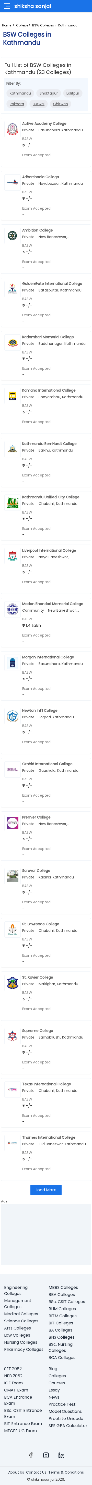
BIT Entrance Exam (23, 1424)
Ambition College (37, 230)
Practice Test (62, 1404)
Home (6, 25)
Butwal (38, 103)
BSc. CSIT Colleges (67, 1302)
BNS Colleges (62, 1337)
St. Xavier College (37, 977)
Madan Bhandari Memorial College (52, 603)
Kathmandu (20, 93)
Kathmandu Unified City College (50, 497)
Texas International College (46, 1084)
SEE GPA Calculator (68, 1426)
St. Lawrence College (40, 923)
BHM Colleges (62, 1309)
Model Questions (65, 1411)
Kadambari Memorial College (48, 336)
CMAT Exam (16, 1390)
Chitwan (60, 103)
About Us (16, 1472)
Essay (54, 1390)
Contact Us (36, 1472)
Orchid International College (47, 763)
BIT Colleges (61, 1323)
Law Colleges (17, 1335)
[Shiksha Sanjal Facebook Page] (31, 1455)
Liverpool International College (49, 550)
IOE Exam (13, 1383)
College (22, 25)
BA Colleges (60, 1330)
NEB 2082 (13, 1376)
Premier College (36, 817)
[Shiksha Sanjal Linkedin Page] (61, 1455)
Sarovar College (36, 870)
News (54, 1397)
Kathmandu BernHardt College (49, 443)
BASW (27, 138)
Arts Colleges (17, 1328)
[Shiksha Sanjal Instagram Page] (46, 1455)
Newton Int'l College (39, 710)
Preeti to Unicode (66, 1418)
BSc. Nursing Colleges (61, 1347)
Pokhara (17, 103)
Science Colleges (21, 1321)
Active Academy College (44, 123)
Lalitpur (72, 93)
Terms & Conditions (66, 1472)
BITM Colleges (63, 1316)
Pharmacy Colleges (23, 1349)
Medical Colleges (21, 1314)
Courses (57, 1383)
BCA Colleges (62, 1357)
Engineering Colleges (16, 1290)
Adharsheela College (40, 176)
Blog (53, 1369)
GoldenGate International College (52, 283)
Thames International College (48, 1137)
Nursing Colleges (20, 1342)
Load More (46, 1190)
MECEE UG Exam (20, 1431)
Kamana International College (49, 390)
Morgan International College (48, 657)
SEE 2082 (13, 1369)
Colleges (57, 1376)
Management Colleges (17, 1304)
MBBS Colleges (63, 1287)
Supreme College (37, 1030)
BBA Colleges (62, 1294)
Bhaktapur (49, 93)
